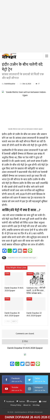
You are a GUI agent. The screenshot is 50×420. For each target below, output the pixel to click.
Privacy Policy (16, 405)
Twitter (22, 401)
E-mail (44, 401)
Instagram (33, 401)
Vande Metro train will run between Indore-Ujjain (22, 258)
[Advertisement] (25, 26)
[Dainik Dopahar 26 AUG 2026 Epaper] (14, 304)
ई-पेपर (7, 273)
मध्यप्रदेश (30, 273)
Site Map (36, 405)
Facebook (10, 401)
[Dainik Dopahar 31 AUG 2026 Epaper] (14, 278)
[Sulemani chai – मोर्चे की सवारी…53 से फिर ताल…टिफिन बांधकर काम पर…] (36, 278)
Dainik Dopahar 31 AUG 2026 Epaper (25, 348)
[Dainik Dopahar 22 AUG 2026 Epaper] (36, 304)
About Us (27, 405)
